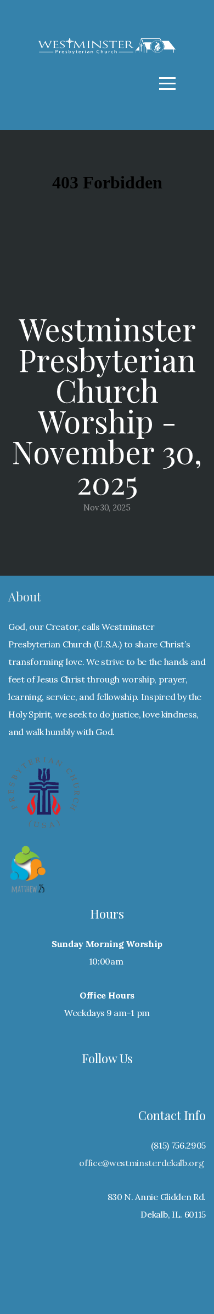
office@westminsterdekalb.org (141, 1162)
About (24, 596)
